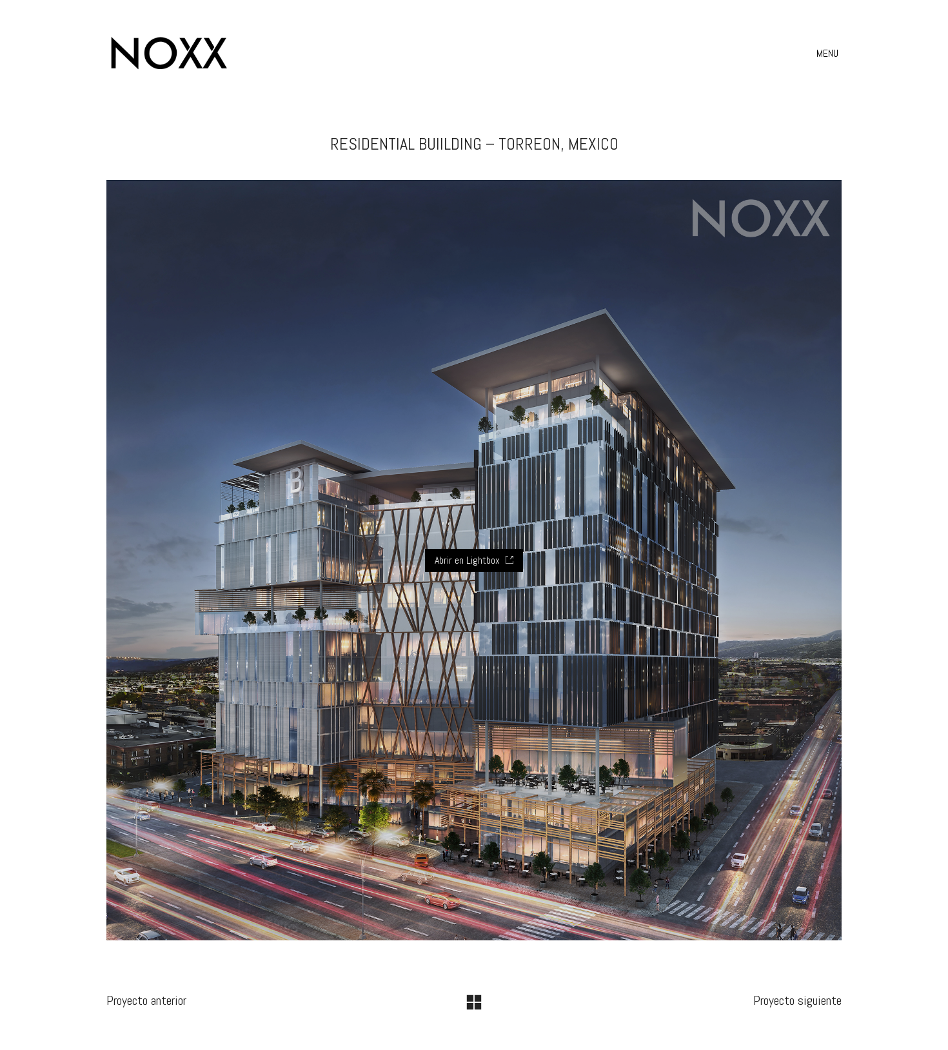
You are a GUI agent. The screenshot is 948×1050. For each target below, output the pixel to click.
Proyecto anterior (146, 1000)
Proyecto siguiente (797, 1000)
